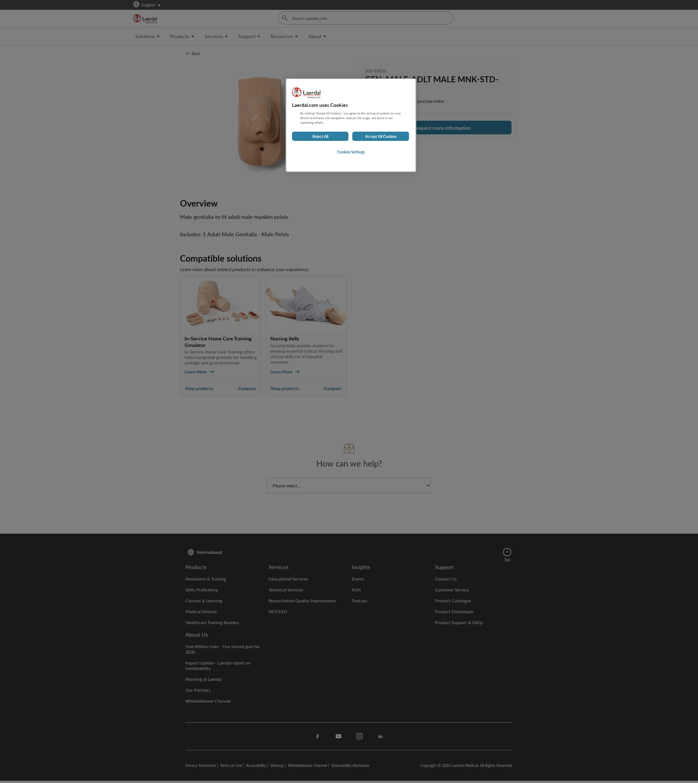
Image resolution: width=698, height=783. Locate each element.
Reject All (320, 136)
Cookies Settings (351, 152)
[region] (350, 125)
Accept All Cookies (380, 136)
